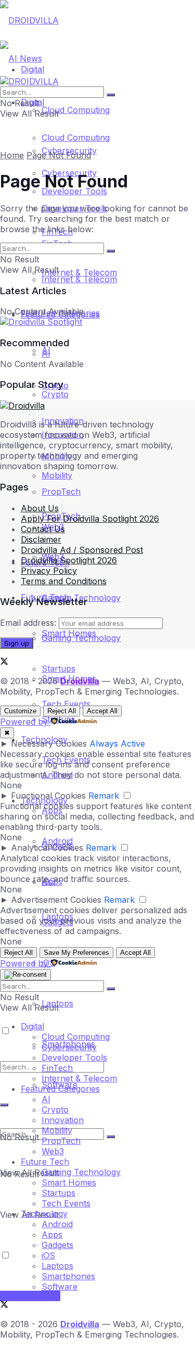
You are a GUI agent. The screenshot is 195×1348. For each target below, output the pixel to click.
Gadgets (57, 1245)
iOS (48, 1255)
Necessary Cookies (49, 743)
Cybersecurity (69, 1047)
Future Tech (45, 1161)
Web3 (53, 1151)
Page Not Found (59, 155)
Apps (52, 1234)
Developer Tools (74, 1057)
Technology (44, 1213)
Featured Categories (60, 1089)
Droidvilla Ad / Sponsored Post (82, 550)
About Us (40, 508)
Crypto (55, 1109)
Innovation (63, 1120)
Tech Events (66, 704)
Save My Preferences (76, 952)
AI (46, 350)
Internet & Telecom (79, 279)
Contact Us (43, 529)
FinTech (57, 1068)
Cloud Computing (76, 110)
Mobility (57, 1130)
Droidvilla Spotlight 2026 (69, 560)
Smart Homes (69, 633)
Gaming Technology (81, 1172)
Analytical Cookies (47, 847)
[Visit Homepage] (29, 20)
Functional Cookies (48, 795)
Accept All (102, 711)
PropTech (61, 491)
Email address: (29, 623)
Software (59, 1286)
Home (12, 155)
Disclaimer (41, 539)
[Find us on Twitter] (4, 662)
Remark (103, 795)
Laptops (57, 1266)
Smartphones (68, 1276)
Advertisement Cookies (56, 900)
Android (57, 1224)
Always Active (117, 743)
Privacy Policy (49, 570)
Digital (32, 1026)
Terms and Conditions (64, 581)
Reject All (61, 711)
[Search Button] (111, 1136)
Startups (58, 668)
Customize (20, 711)
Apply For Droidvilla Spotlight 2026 (90, 518)
